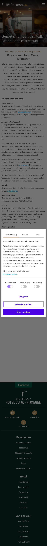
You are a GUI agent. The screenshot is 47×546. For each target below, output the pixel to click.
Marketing (37, 283)
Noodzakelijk (10, 283)
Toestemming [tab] (11, 234)
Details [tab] (25, 234)
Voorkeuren (25, 283)
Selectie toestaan (23, 304)
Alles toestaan (23, 312)
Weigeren (23, 296)
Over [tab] (38, 234)
